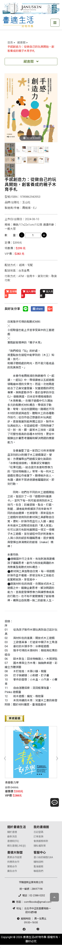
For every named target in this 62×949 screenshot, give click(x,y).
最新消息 (12, 836)
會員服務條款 (41, 841)
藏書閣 (21, 42)
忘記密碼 (38, 832)
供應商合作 (13, 861)
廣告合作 (12, 871)
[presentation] (4, 757)
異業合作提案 (14, 857)
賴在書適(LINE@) (16, 845)
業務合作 (12, 866)
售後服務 (38, 866)
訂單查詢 (38, 836)
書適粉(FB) (13, 841)
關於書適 (12, 832)
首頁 (10, 42)
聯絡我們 (38, 871)
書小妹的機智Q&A (43, 857)
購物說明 (38, 861)
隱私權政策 (40, 845)
